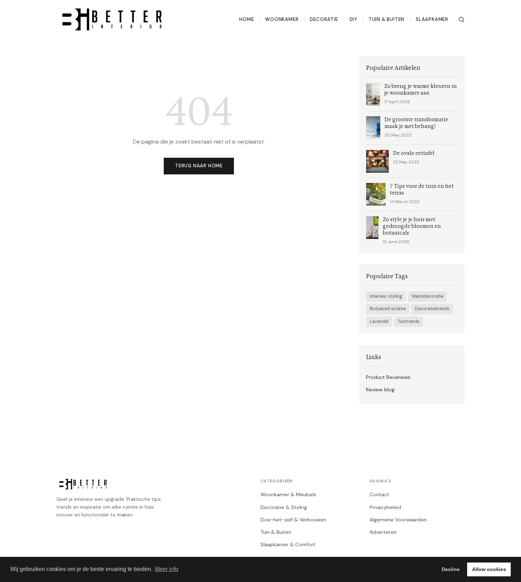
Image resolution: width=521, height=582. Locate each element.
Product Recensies (388, 377)
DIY (353, 19)
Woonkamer (281, 19)
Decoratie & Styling (283, 507)
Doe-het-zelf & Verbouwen (293, 519)
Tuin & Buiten (386, 19)
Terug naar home (199, 166)
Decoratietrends (432, 309)
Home (246, 19)
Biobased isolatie (388, 309)
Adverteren (383, 532)
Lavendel (379, 321)
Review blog (380, 389)
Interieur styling (386, 296)
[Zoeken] (461, 19)
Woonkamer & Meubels (288, 494)
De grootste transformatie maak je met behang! (416, 123)
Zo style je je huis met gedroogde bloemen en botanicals (412, 226)
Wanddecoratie (427, 296)
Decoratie (324, 19)
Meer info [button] (166, 569)
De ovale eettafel (414, 153)
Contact (379, 494)
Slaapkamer (432, 19)
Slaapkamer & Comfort (287, 544)
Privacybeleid (385, 507)
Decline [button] (451, 569)
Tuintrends (409, 321)
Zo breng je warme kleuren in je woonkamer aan (420, 89)
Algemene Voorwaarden (398, 519)
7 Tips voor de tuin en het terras (422, 189)
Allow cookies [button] (489, 569)
